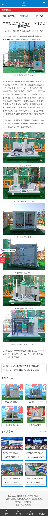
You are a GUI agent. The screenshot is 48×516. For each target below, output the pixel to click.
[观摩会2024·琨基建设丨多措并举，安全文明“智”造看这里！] (12, 469)
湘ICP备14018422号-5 (21, 499)
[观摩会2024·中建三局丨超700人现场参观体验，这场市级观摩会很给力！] (36, 443)
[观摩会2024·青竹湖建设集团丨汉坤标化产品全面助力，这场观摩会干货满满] (36, 469)
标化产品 (39, 16)
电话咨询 (18, 514)
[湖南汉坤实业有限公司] (24, 3)
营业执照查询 (37, 499)
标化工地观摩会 (8, 16)
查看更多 (41, 432)
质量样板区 (24, 16)
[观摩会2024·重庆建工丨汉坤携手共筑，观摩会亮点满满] (12, 443)
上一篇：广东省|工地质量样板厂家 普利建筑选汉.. (21, 366)
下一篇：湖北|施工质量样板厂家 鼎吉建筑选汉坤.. (21, 370)
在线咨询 (30, 514)
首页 (6, 514)
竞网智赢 (27, 502)
